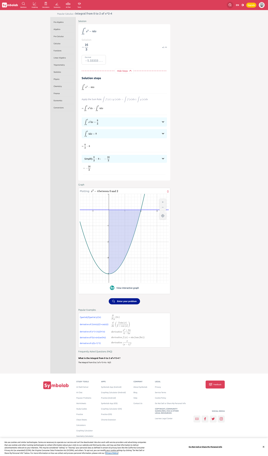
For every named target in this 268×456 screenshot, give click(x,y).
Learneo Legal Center (164, 418)
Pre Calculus (59, 36)
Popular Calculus (65, 14)
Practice (79, 414)
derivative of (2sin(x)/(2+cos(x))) (94, 324)
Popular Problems (83, 398)
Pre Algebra (59, 22)
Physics (56, 79)
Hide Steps (122, 71)
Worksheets (81, 403)
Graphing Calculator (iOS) (111, 409)
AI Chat (79, 392)
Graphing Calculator (84, 431)
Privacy (158, 387)
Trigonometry (59, 65)
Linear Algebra (60, 58)
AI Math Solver (82, 387)
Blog (135, 392)
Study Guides (81, 409)
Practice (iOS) (106, 414)
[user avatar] (262, 5)
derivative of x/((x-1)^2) (90, 343)
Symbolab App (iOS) (109, 403)
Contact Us (137, 403)
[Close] (263, 447)
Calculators (81, 425)
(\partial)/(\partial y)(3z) (90, 317)
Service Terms (160, 392)
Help (135, 398)
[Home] (56, 385)
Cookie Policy (160, 398)
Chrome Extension (108, 420)
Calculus (57, 43)
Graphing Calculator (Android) (113, 392)
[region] (134, 447)
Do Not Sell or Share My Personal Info (170, 403)
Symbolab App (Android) (111, 387)
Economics (58, 100)
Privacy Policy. (112, 453)
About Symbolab (140, 387)
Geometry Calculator (84, 436)
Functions (57, 51)
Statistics (57, 72)
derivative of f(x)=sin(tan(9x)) (93, 337)
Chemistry (58, 86)
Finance (57, 93)
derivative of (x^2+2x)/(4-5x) (92, 332)
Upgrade (251, 5)
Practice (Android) (108, 398)
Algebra (57, 29)
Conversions (59, 108)
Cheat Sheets (81, 420)
